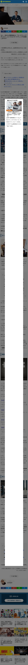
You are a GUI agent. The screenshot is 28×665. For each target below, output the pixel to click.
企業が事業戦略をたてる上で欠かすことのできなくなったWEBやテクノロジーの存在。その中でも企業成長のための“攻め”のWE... (13, 122)
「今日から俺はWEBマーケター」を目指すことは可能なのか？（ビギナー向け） (14, 114)
